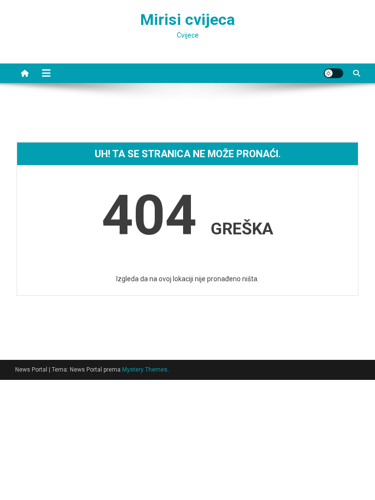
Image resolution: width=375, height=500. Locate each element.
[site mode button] (333, 73)
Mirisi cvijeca (187, 19)
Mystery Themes (144, 369)
